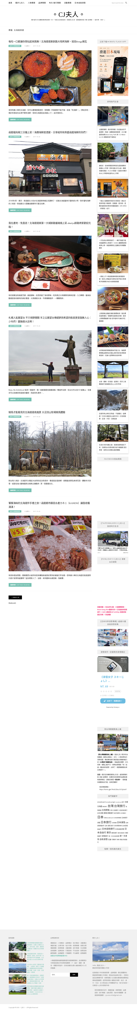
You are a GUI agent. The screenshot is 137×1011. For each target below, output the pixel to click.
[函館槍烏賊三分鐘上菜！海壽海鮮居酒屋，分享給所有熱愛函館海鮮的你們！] (50, 169)
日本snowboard (109, 818)
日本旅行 (106, 822)
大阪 (111, 810)
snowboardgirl (110, 802)
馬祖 (121, 839)
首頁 (10, 3)
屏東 (105, 813)
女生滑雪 (100, 813)
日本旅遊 (114, 822)
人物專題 (31, 3)
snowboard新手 (120, 802)
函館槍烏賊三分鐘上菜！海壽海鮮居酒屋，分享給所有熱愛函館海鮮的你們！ (48, 132)
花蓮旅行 (114, 839)
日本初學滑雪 (117, 818)
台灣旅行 (119, 806)
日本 (100, 817)
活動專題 (67, 3)
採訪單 (117, 780)
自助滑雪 (104, 839)
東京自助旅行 (121, 833)
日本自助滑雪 (80, 3)
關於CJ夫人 (20, 3)
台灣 (111, 806)
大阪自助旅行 (123, 810)
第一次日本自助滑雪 (114, 836)
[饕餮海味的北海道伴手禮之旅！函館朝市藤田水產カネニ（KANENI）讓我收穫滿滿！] (50, 543)
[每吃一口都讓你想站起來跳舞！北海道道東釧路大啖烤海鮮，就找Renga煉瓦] (50, 78)
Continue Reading (23, 119)
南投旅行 (105, 806)
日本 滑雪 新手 (109, 826)
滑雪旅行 (105, 836)
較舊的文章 (16, 597)
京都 (126, 802)
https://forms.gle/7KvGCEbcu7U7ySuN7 (113, 789)
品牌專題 (42, 3)
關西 (118, 839)
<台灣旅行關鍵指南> (106, 762)
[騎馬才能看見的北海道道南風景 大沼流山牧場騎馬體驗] (50, 449)
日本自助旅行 (108, 828)
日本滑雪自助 (118, 826)
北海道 (99, 806)
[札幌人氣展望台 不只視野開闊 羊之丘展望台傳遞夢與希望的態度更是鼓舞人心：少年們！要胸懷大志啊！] (50, 358)
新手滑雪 (117, 813)
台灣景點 (106, 810)
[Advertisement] (112, 885)
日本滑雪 (121, 822)
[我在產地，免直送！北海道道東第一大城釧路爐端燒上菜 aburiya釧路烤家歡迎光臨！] (50, 263)
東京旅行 (114, 833)
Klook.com (12, 603)
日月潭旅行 (123, 813)
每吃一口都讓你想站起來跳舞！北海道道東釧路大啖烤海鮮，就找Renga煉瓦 (48, 41)
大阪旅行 (116, 810)
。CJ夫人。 (68, 14)
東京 (109, 832)
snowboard (101, 802)
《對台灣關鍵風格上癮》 (105, 754)
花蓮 (109, 839)
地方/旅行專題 (55, 3)
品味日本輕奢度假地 (15, 46)
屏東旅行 (110, 813)
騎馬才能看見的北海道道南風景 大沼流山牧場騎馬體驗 (37, 412)
